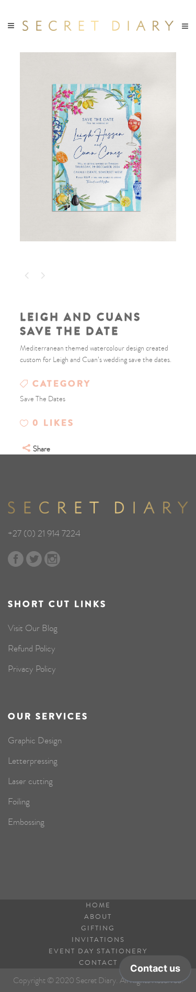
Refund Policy (31, 649)
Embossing (26, 822)
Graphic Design (35, 740)
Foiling (19, 802)
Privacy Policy (32, 669)
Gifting (98, 928)
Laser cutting (30, 781)
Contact (98, 962)
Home (98, 905)
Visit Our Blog (32, 628)
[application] (155, 971)
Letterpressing (32, 761)
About (98, 916)
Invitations (98, 939)
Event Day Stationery (98, 951)
